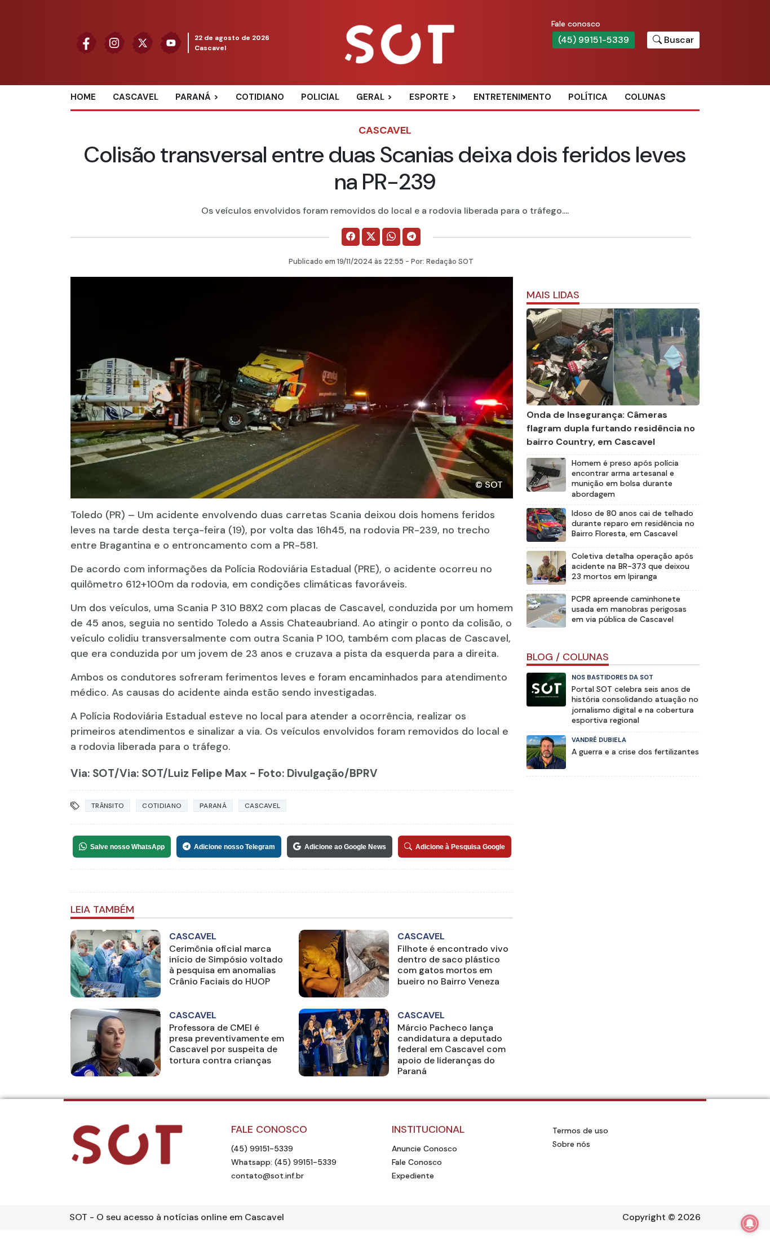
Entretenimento (512, 97)
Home (83, 97)
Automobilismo (457, 115)
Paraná (193, 97)
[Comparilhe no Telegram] (411, 237)
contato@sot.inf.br (267, 1176)
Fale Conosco (417, 1162)
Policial (320, 97)
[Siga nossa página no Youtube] (171, 42)
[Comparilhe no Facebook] (351, 237)
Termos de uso (580, 1130)
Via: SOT (92, 773)
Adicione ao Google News (345, 847)
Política (588, 97)
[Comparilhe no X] (371, 237)
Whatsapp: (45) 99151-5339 (284, 1162)
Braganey (210, 115)
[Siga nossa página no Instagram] (114, 42)
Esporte (429, 97)
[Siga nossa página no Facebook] (86, 42)
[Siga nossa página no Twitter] (142, 42)
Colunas (645, 97)
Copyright (644, 1217)
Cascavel (135, 97)
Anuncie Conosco (424, 1148)
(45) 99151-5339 (593, 40)
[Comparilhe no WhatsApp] (391, 237)
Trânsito (107, 805)
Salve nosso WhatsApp (127, 847)
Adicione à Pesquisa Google (460, 847)
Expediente (413, 1176)
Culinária (390, 115)
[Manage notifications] (750, 1223)
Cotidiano (260, 97)
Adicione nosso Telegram (234, 847)
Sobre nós (571, 1144)
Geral (370, 97)
